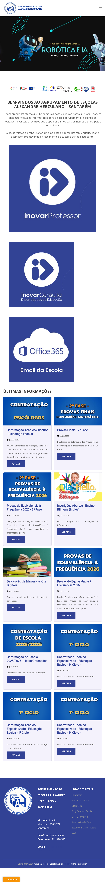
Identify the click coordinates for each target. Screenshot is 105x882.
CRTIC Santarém (80, 816)
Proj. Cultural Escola (82, 811)
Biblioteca (77, 805)
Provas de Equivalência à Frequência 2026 (74, 583)
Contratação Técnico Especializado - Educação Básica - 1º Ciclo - (74, 660)
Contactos (77, 794)
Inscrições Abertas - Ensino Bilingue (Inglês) (76, 507)
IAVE (74, 833)
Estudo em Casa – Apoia (84, 827)
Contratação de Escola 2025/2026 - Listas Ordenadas (27, 659)
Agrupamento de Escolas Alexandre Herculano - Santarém (60, 864)
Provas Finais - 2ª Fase (72, 430)
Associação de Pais (81, 822)
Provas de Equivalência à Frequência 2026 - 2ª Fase (24, 507)
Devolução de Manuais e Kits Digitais (26, 583)
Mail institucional (80, 800)
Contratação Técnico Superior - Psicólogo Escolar (27, 432)
